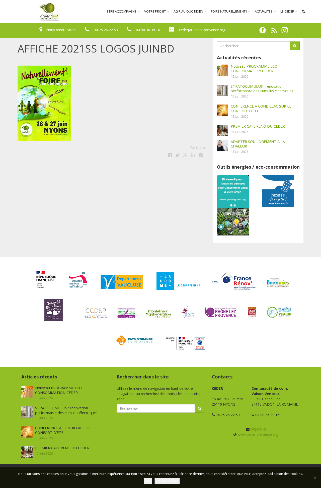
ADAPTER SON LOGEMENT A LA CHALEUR (258, 144)
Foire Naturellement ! (229, 11)
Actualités (264, 11)
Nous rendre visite (61, 29)
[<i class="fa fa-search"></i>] (303, 11)
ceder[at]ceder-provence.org (202, 29)
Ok (148, 481)
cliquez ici (258, 429)
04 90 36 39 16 (148, 29)
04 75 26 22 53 (106, 29)
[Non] (314, 477)
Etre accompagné (122, 11)
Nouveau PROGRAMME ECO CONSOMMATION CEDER (254, 68)
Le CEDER (287, 11)
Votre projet (155, 11)
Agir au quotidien (189, 11)
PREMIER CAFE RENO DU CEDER (258, 126)
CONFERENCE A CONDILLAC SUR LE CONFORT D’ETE (261, 108)
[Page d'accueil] (16, 11)
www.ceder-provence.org (257, 434)
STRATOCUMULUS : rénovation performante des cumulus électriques (262, 88)
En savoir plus (167, 481)
